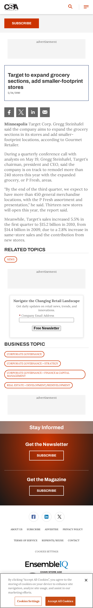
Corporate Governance (24, 354)
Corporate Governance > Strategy (32, 363)
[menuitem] (9, 112)
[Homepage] (11, 7)
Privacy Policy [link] (73, 529)
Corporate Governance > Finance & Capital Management (38, 374)
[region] (46, 590)
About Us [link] (16, 529)
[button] (86, 7)
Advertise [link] (51, 529)
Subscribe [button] (46, 455)
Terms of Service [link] (25, 540)
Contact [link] (73, 540)
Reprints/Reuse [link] (53, 540)
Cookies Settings (46, 551)
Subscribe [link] (33, 529)
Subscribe (21, 23)
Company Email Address (36, 315)
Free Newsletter (46, 328)
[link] (9, 112)
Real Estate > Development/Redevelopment (38, 385)
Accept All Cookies (60, 601)
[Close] (86, 580)
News (10, 259)
